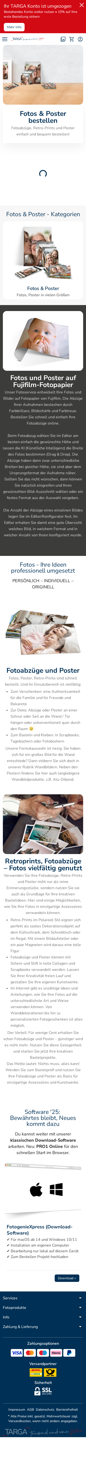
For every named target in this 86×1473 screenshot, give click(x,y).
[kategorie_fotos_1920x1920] (43, 253)
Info (6, 1317)
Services (10, 1298)
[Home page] (28, 39)
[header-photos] (63, 39)
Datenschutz (45, 1409)
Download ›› (67, 1278)
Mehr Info (14, 27)
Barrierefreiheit (67, 1409)
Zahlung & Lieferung (20, 1326)
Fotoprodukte (14, 1307)
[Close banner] (81, 4)
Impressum (16, 1409)
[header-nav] (5, 39)
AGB (30, 1409)
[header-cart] (71, 39)
